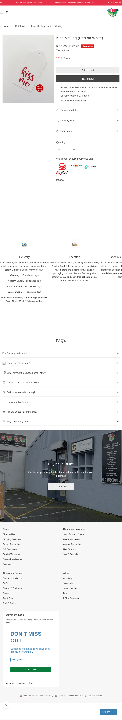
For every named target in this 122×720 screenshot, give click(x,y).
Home (6, 26)
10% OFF (106, 712)
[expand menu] (2, 12)
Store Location (70, 588)
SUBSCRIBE (31, 670)
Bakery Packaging (11, 544)
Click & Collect (9, 603)
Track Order (8, 598)
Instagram (10, 683)
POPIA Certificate (71, 598)
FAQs (5, 583)
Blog (65, 593)
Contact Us (61, 486)
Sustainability (69, 583)
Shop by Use (9, 534)
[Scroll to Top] (116, 704)
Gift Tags (20, 26)
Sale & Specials (70, 554)
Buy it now (88, 78)
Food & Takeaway (11, 554)
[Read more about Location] (74, 244)
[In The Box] (112, 12)
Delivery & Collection (12, 578)
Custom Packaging (72, 544)
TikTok (30, 683)
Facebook (21, 683)
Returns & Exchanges (13, 588)
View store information (73, 100)
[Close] (113, 712)
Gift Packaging (10, 549)
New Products (69, 549)
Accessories (8, 564)
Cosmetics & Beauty (12, 559)
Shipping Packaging (12, 539)
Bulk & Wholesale (71, 539)
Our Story (67, 578)
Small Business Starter (74, 534)
